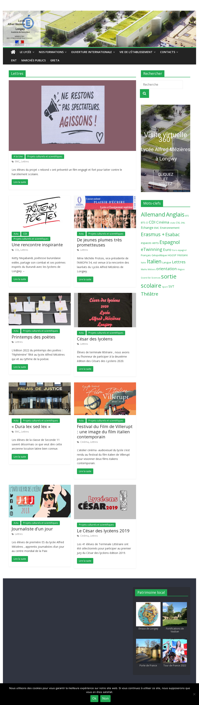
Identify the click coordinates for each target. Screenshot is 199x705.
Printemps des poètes (33, 337)
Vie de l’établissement (136, 52)
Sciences (155, 277)
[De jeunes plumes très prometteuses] (105, 198)
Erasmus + (153, 234)
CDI (25, 233)
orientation (166, 268)
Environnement (170, 228)
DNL (183, 222)
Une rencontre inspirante (37, 244)
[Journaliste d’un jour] (40, 487)
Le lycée (25, 52)
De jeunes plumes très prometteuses (99, 242)
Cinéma (84, 442)
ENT (14, 60)
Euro (167, 249)
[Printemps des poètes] (40, 295)
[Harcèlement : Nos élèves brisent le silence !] (72, 82)
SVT (171, 286)
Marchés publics (33, 60)
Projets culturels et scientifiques (44, 156)
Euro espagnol (179, 250)
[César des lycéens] (105, 295)
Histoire (182, 255)
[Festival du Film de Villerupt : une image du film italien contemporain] (105, 385)
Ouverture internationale (91, 52)
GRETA (54, 60)
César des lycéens (95, 339)
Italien (154, 261)
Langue (166, 262)
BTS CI (144, 222)
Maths (144, 269)
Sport (165, 286)
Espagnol (170, 242)
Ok (94, 698)
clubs (172, 222)
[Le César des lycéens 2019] (105, 487)
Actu (16, 233)
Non (105, 698)
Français (146, 255)
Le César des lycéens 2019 (103, 531)
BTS (187, 215)
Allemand (153, 214)
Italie (143, 262)
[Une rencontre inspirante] (40, 198)
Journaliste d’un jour (32, 529)
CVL (178, 222)
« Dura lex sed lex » (31, 426)
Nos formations (51, 52)
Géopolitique (159, 255)
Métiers (151, 269)
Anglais (175, 214)
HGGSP (172, 255)
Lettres (25, 161)
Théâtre (149, 294)
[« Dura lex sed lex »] (40, 385)
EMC (17, 161)
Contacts (167, 52)
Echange (147, 227)
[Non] (194, 694)
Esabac (172, 235)
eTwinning (151, 249)
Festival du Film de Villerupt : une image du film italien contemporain (105, 431)
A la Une (18, 156)
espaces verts (150, 243)
